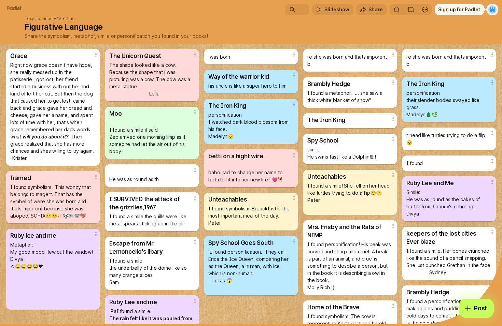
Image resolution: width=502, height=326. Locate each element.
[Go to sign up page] (492, 9)
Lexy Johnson (39, 18)
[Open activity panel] (396, 9)
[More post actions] (96, 54)
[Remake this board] (411, 9)
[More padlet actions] (425, 9)
